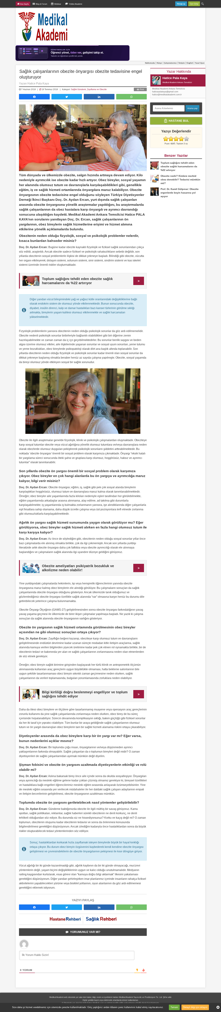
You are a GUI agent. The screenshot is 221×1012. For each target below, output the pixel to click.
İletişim (182, 63)
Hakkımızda (150, 63)
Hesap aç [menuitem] (181, 4)
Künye (159, 63)
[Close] (216, 1007)
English (190, 63)
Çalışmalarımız (170, 63)
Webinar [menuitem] (57, 4)
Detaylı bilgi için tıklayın (195, 1007)
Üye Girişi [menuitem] (194, 4)
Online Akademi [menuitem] (75, 4)
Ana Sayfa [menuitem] (24, 4)
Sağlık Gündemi (78, 89)
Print (141, 89)
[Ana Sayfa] (43, 26)
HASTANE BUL (178, 120)
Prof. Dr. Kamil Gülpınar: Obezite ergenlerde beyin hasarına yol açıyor (180, 193)
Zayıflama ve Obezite (97, 89)
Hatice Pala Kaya (174, 78)
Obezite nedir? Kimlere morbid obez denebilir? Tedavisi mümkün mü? (180, 180)
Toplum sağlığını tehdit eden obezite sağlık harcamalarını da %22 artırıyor (179, 166)
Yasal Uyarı (200, 63)
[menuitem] (202, 3)
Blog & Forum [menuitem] (41, 4)
